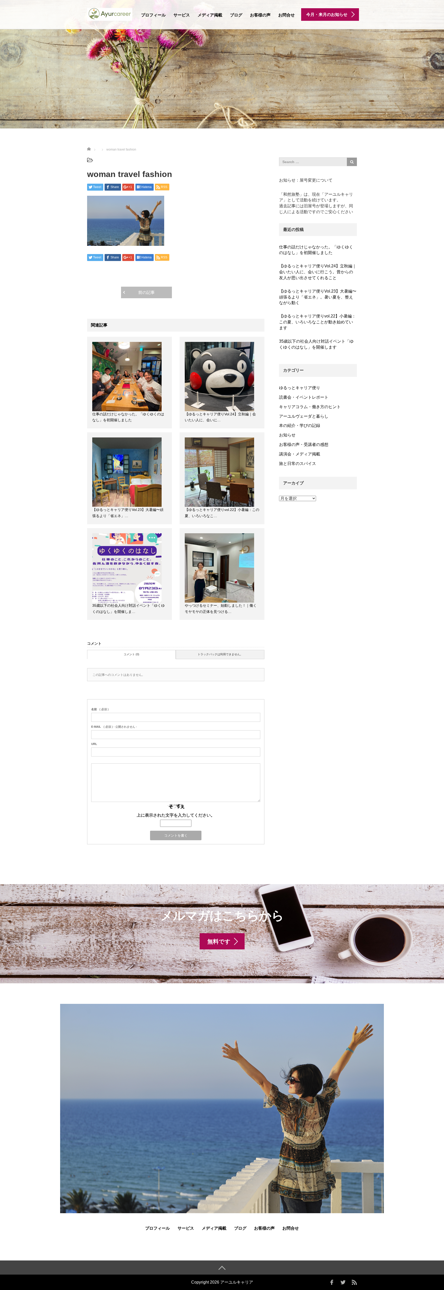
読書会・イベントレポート (303, 397)
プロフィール (153, 15)
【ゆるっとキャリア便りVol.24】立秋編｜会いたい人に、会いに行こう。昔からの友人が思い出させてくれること (317, 272)
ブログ (236, 15)
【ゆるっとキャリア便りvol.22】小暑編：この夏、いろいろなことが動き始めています (317, 322)
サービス (181, 15)
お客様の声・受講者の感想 (303, 444)
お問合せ (286, 15)
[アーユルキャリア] (109, 13)
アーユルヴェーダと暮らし (303, 416)
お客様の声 (260, 15)
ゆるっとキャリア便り (299, 388)
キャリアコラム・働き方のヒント (310, 407)
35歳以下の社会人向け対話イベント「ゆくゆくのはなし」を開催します (316, 344)
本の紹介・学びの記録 (299, 425)
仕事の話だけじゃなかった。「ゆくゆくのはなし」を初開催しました (316, 250)
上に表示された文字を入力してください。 (176, 815)
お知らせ (287, 435)
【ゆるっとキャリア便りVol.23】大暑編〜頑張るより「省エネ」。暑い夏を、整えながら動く (317, 297)
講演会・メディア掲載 (299, 454)
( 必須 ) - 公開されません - (114, 726)
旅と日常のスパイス (297, 463)
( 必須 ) (100, 709)
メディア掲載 (210, 15)
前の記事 (146, 292)
